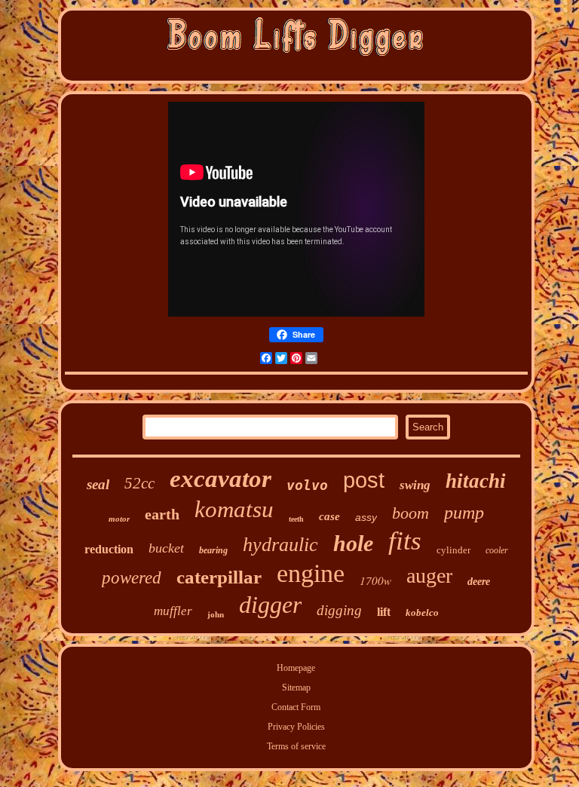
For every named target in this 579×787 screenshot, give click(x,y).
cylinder (453, 550)
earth (162, 514)
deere (478, 581)
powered (131, 577)
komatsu (234, 509)
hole (353, 543)
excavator (220, 478)
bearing (213, 550)
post (363, 480)
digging (339, 610)
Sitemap (296, 687)
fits (404, 541)
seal (98, 484)
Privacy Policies (296, 726)
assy (366, 517)
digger (270, 604)
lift (384, 611)
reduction (108, 549)
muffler (173, 611)
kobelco (422, 612)
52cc (139, 483)
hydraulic (280, 545)
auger (429, 575)
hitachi (476, 481)
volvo (307, 485)
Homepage (296, 668)
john (215, 614)
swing (415, 485)
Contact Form (295, 707)
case (329, 516)
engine (311, 573)
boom (410, 513)
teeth (296, 519)
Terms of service (296, 746)
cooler (497, 550)
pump (464, 512)
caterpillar (219, 577)
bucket (166, 548)
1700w (375, 580)
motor (119, 518)
